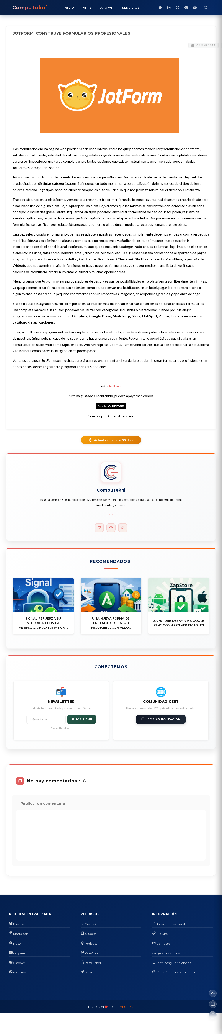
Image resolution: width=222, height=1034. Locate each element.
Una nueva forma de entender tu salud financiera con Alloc (111, 623)
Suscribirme (81, 719)
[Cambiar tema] (213, 993)
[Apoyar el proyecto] (99, 527)
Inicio (69, 7)
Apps (87, 7)
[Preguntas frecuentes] (111, 527)
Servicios (130, 7)
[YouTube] (194, 7)
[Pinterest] (186, 7)
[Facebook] (160, 7)
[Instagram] (168, 7)
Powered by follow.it (61, 728)
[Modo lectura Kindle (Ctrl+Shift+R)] (213, 1004)
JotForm (116, 386)
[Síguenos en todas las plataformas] (122, 527)
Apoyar (107, 7)
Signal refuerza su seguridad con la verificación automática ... (43, 623)
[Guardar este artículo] (213, 1015)
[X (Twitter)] (177, 7)
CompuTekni (124, 1006)
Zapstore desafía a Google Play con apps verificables (178, 623)
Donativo (102, 406)
